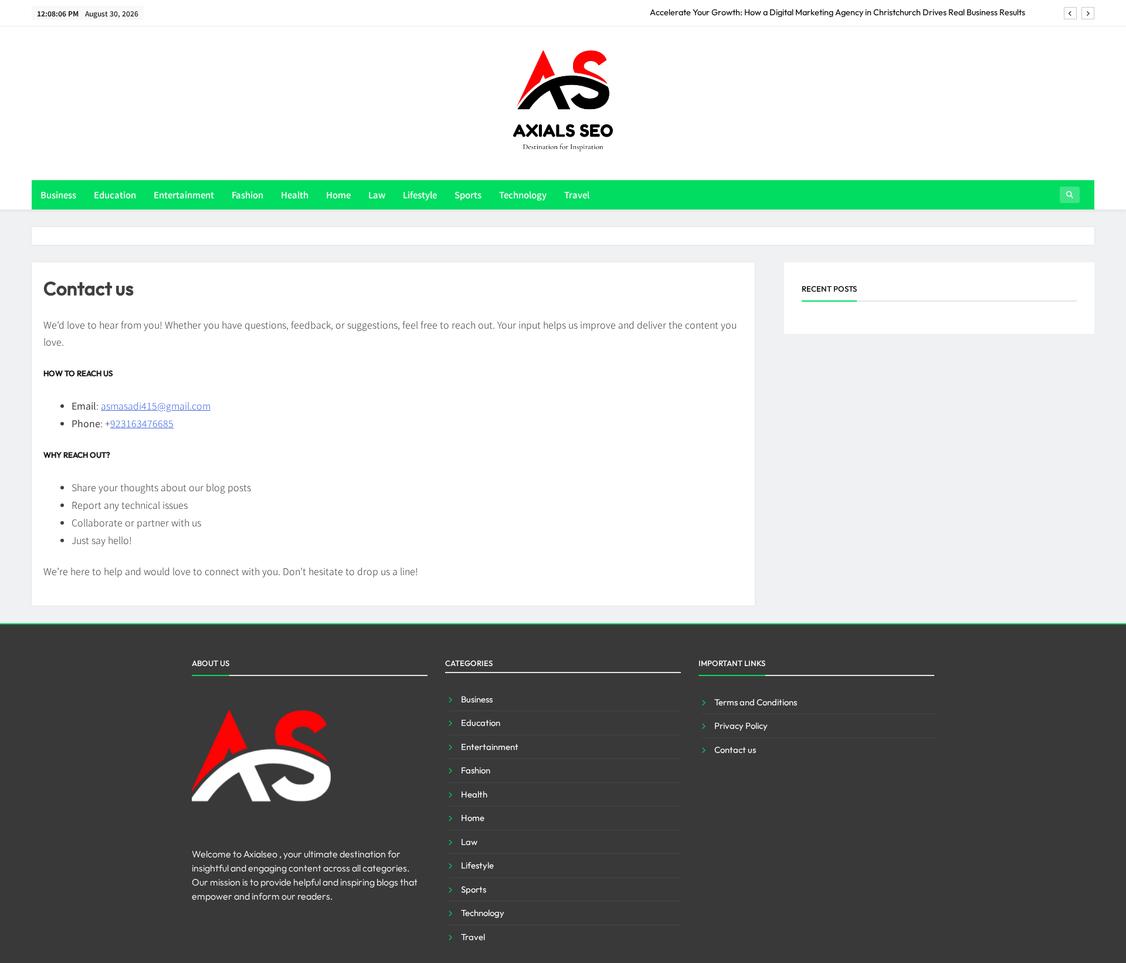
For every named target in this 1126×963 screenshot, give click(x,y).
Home (338, 194)
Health (294, 194)
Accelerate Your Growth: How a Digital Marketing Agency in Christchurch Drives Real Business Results (837, 12)
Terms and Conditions (755, 702)
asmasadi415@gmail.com (156, 405)
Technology (523, 194)
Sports (468, 194)
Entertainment (184, 194)
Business (58, 194)
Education (115, 194)
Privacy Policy (741, 725)
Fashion (247, 194)
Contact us (735, 749)
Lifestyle (420, 194)
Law (376, 194)
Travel (576, 194)
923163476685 (142, 423)
